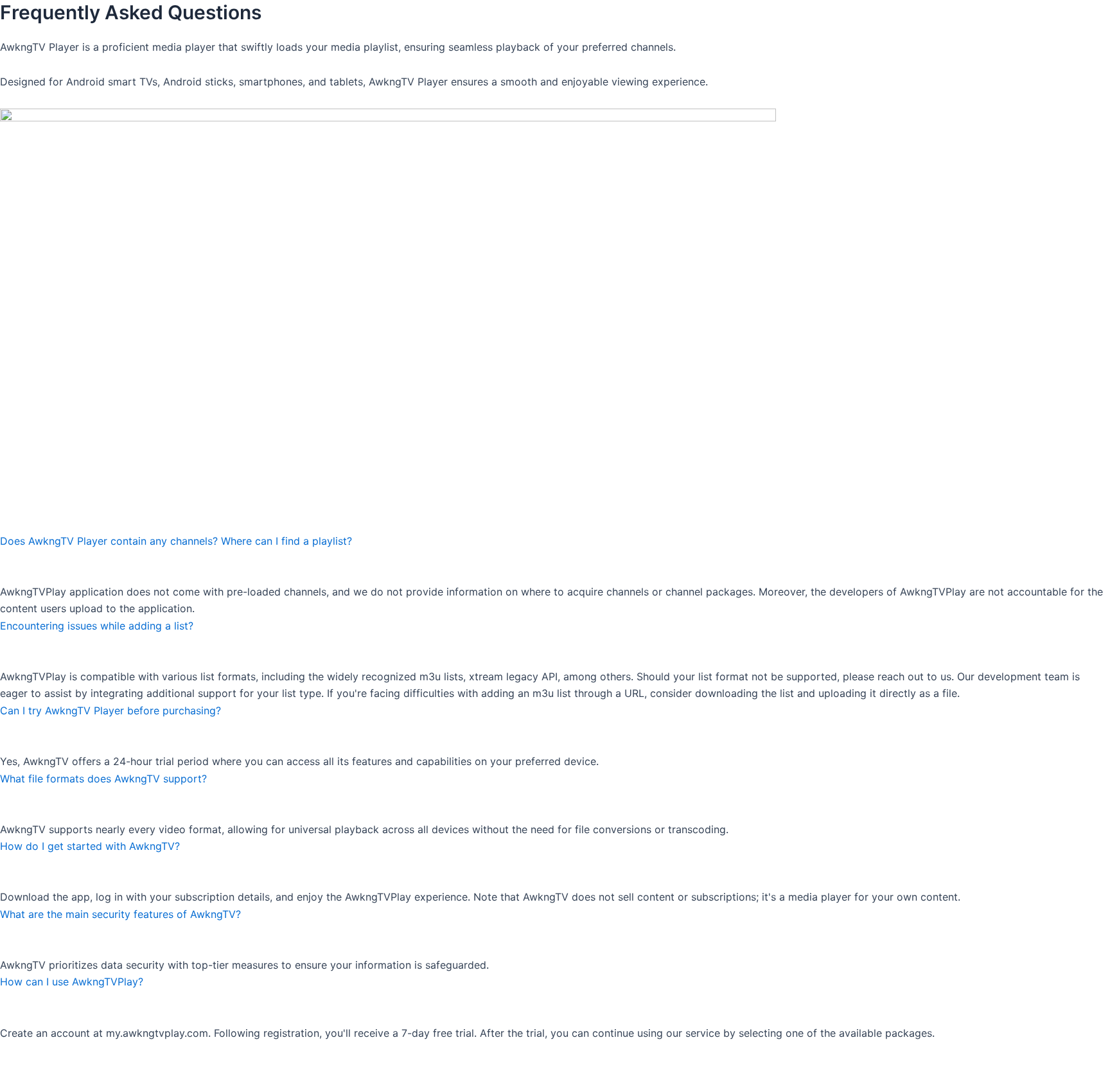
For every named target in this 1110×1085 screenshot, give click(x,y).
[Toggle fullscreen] (61, 1053)
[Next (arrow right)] (61, 1075)
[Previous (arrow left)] (19, 1075)
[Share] (103, 1053)
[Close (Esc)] (144, 1053)
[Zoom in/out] (19, 1053)
